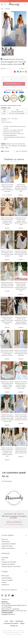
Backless (9, 143)
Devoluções (14, 118)
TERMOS (22, 632)
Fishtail (20, 143)
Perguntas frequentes (6, 122)
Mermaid (14, 145)
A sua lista (21, 68)
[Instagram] (6, 595)
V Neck (7, 147)
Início (2, 8)
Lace (10, 145)
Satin (18, 145)
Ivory (6, 145)
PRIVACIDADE (9, 634)
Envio (8, 118)
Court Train (14, 143)
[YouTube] (13, 595)
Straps (2, 147)
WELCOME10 (14, 521)
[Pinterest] (9, 595)
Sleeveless (23, 145)
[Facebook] (2, 595)
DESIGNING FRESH (17, 634)
